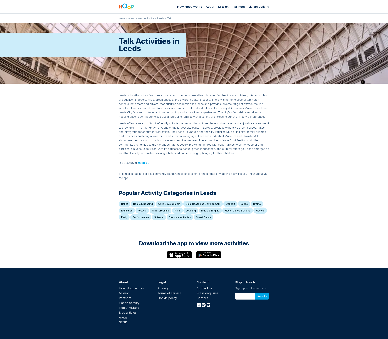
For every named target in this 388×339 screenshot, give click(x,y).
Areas (131, 18)
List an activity (258, 7)
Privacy (163, 288)
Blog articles (128, 312)
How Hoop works (189, 7)
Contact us (204, 288)
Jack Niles (143, 163)
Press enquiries (207, 293)
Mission (223, 7)
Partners (238, 7)
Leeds (160, 18)
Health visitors (129, 308)
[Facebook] (198, 305)
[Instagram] (203, 305)
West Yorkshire (146, 18)
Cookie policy (167, 298)
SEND (123, 322)
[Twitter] (208, 305)
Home (122, 18)
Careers (202, 298)
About (210, 7)
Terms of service (170, 293)
